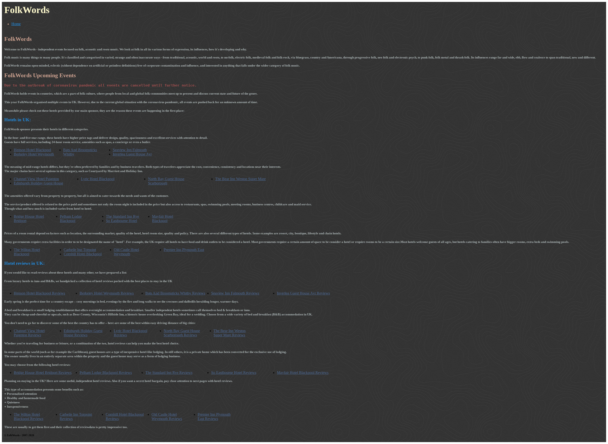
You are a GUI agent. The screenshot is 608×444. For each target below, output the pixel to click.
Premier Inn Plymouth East (184, 250)
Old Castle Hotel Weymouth (126, 252)
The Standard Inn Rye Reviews (168, 373)
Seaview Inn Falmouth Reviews (235, 293)
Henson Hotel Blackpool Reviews (39, 293)
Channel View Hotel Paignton (36, 179)
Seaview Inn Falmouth (130, 150)
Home (16, 24)
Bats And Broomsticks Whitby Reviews (175, 293)
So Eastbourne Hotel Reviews (233, 373)
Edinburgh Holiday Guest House (38, 183)
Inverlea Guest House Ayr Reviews (303, 293)
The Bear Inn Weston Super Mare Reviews (230, 333)
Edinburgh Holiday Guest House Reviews (83, 333)
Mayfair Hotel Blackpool (162, 218)
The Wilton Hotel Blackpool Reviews (28, 416)
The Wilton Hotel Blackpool (27, 252)
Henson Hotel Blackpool (32, 150)
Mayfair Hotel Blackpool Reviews (302, 373)
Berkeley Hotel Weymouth (34, 154)
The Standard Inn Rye (122, 216)
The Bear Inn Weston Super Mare (240, 179)
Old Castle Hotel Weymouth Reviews (167, 416)
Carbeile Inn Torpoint (80, 250)
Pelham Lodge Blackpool (71, 218)
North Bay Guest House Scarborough (166, 181)
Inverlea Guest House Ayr (132, 154)
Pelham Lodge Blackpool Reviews (106, 373)
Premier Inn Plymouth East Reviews (214, 416)
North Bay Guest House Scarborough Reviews (182, 333)
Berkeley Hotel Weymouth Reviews (107, 293)
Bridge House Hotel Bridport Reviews (42, 373)
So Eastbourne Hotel (121, 221)
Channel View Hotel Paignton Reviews (29, 333)
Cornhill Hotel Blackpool (83, 254)
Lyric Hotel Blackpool (97, 179)
